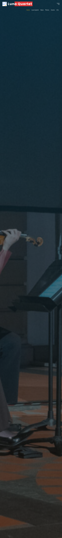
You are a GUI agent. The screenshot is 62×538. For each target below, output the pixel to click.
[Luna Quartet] (4, 4)
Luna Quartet (20, 4)
